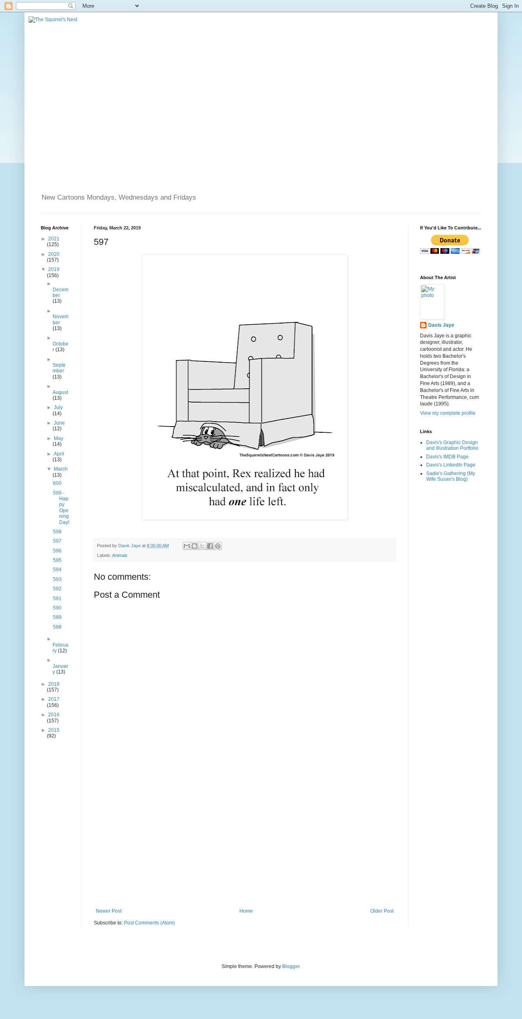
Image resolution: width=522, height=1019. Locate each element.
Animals (120, 555)
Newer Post (109, 911)
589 (57, 617)
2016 (54, 714)
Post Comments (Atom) (149, 923)
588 (57, 627)
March (61, 469)
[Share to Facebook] (210, 546)
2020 (54, 254)
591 (57, 598)
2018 (54, 684)
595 (57, 560)
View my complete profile (448, 413)
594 (57, 569)
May (58, 438)
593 (57, 579)
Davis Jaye (441, 325)
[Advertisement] (245, 841)
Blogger (290, 966)
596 (57, 551)
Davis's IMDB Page (447, 457)
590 (57, 608)
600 (57, 483)
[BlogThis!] (194, 546)
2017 (54, 699)
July (58, 407)
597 (57, 541)
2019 (54, 269)
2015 (54, 730)
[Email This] (187, 546)
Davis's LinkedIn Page (451, 465)
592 (57, 589)
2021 (54, 239)
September (59, 368)
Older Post (382, 911)
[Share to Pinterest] (218, 546)
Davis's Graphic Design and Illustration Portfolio (452, 445)
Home (246, 911)
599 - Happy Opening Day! (61, 507)
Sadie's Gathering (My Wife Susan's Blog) (450, 476)
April (59, 454)
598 (57, 532)
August (60, 392)
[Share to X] (202, 546)
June (59, 423)
